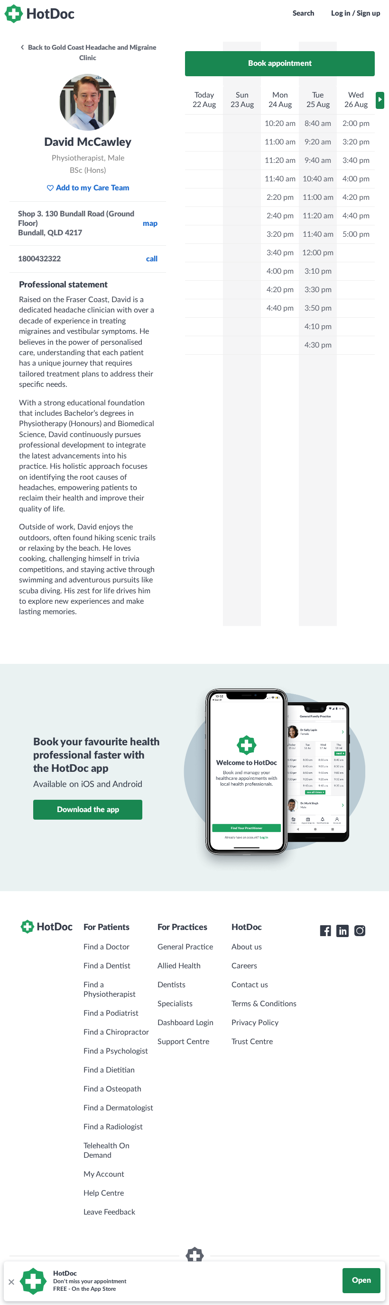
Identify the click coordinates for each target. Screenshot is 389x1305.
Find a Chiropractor (116, 1032)
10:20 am (280, 123)
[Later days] (380, 100)
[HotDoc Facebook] (325, 931)
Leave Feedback (109, 1212)
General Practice (185, 947)
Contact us (250, 985)
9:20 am (318, 142)
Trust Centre (252, 1042)
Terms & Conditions (264, 1004)
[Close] (11, 1281)
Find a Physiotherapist (109, 989)
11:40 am (280, 179)
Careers (244, 966)
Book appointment (280, 63)
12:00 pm (317, 253)
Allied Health (179, 966)
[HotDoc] (39, 13)
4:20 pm (280, 290)
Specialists (175, 1004)
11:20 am (280, 160)
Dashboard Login (185, 1023)
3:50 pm (318, 308)
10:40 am (318, 179)
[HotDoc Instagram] (359, 931)
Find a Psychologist (115, 1051)
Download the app (88, 809)
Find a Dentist (106, 966)
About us (247, 947)
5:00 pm (356, 234)
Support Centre (183, 1042)
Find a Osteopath (112, 1089)
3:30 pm (318, 290)
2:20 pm (280, 197)
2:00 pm (356, 123)
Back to (92, 53)
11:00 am (280, 142)
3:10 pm (318, 271)
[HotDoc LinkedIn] (342, 931)
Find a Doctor (106, 947)
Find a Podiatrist (111, 1013)
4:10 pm (318, 327)
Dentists (171, 985)
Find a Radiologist (113, 1127)
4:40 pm (280, 308)
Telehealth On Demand (106, 1150)
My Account (103, 1174)
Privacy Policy (255, 1023)
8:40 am (318, 123)
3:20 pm (280, 234)
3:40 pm (280, 253)
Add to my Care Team (93, 188)
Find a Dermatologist (118, 1108)
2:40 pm (280, 216)
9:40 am (318, 160)
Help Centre (103, 1193)
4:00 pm (280, 271)
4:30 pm (318, 345)
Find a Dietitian (109, 1070)
